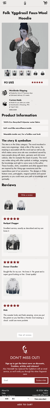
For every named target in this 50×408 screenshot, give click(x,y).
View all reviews (25, 335)
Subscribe (41, 380)
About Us (5, 390)
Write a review (27, 195)
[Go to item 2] (21, 205)
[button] (37, 82)
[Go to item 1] (8, 205)
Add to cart (25, 404)
